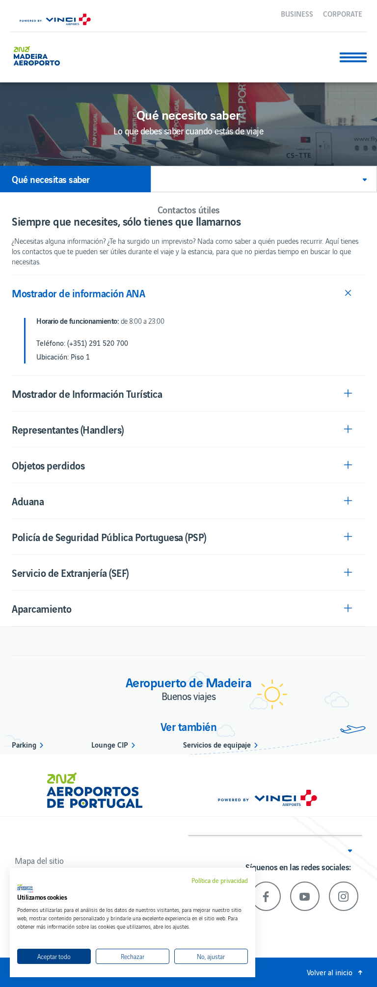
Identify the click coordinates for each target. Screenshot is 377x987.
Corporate (342, 13)
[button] (264, 179)
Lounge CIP (109, 744)
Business (297, 13)
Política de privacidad (219, 880)
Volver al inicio (329, 972)
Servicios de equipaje (217, 744)
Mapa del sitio (39, 860)
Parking (24, 744)
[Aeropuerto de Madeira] (41, 55)
